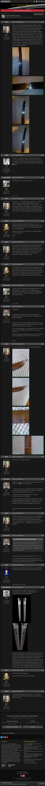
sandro (6, 155)
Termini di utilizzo (13, 784)
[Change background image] (41, 1)
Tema (18, 773)
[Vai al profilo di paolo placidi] (6, 312)
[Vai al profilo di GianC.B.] (6, 227)
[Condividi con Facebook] (3, 737)
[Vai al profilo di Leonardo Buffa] (6, 184)
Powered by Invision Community (22, 779)
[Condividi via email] (5, 737)
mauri (6, 565)
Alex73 (8, 17)
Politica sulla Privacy (24, 773)
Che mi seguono (37, 14)
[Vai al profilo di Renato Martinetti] (6, 593)
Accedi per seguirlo (6, 13)
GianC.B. (6, 221)
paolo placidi (6, 306)
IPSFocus (25, 771)
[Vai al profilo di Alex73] (3, 16)
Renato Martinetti (6, 587)
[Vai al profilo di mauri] (6, 572)
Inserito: (17, 22)
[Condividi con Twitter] (1, 737)
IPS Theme (20, 771)
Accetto (42, 783)
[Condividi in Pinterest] (7, 737)
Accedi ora (33, 726)
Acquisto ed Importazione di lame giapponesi (22, 10)
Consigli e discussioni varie (25, 17)
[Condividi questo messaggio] (41, 22)
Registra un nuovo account (12, 726)
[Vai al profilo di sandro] (6, 161)
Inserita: (17, 155)
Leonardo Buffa (6, 177)
